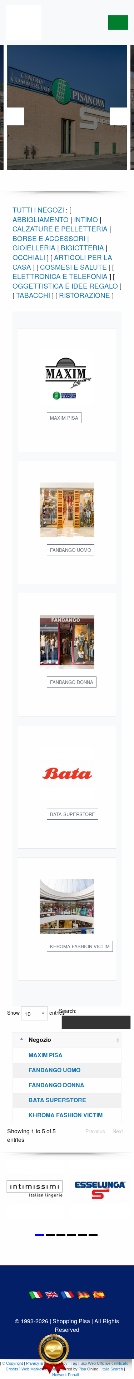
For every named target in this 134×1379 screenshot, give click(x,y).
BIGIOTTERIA (82, 247)
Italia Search (112, 1369)
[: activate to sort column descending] (19, 1040)
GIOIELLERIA (34, 247)
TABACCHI (33, 295)
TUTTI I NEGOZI (38, 209)
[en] (51, 1294)
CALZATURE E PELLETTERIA (60, 228)
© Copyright (12, 1363)
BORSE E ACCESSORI (49, 238)
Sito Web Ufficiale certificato (104, 1363)
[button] (40, 1230)
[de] (83, 1294)
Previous (95, 1131)
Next (118, 1131)
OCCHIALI (29, 257)
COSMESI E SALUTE (73, 266)
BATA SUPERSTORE (57, 1100)
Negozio (40, 1039)
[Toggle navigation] (118, 22)
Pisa (82, 1369)
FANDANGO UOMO (54, 1070)
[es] (98, 1294)
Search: (67, 1010)
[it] (36, 1294)
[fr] (67, 1294)
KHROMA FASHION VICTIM (66, 1115)
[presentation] (15, 116)
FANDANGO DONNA (56, 1085)
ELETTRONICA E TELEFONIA (60, 276)
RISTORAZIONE (84, 295)
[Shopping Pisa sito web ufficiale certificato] (54, 1354)
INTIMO (86, 219)
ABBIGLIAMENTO (41, 219)
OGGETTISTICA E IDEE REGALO (65, 285)
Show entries (36, 1012)
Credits (12, 1369)
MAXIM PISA (46, 1055)
